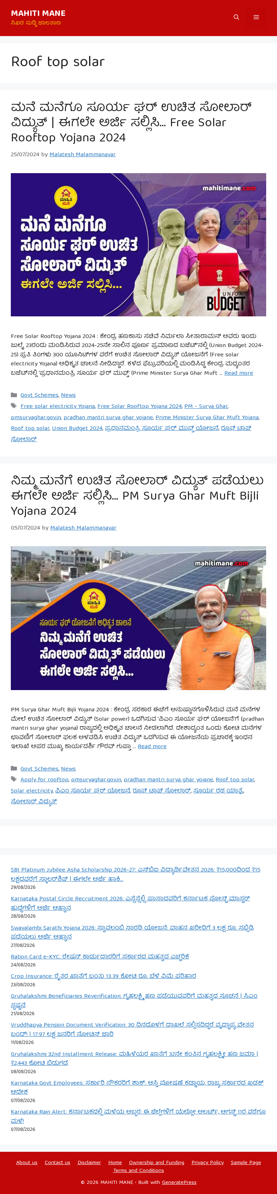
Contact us (57, 1163)
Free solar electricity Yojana (58, 406)
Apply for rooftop (45, 780)
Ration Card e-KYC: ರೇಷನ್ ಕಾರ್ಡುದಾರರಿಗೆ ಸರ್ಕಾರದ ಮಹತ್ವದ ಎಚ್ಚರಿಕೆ (100, 957)
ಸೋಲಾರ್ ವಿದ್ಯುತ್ (34, 802)
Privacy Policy (208, 1163)
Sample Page (246, 1163)
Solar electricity (32, 791)
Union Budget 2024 (77, 428)
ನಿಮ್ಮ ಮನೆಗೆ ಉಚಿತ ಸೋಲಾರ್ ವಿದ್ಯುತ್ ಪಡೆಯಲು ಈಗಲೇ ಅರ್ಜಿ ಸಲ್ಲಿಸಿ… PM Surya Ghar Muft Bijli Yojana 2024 (137, 497)
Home (115, 1163)
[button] (236, 18)
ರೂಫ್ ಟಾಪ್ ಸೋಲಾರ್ (162, 791)
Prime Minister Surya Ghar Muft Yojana (207, 418)
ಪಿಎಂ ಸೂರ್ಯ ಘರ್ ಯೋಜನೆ (92, 791)
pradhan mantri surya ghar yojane (108, 418)
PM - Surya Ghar (206, 406)
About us (27, 1163)
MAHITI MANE (38, 14)
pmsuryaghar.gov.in (36, 418)
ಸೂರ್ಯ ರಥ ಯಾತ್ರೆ (218, 791)
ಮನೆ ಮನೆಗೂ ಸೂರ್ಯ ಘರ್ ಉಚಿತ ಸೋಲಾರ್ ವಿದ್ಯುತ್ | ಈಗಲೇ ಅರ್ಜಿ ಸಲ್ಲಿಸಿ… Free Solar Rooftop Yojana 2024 (131, 123)
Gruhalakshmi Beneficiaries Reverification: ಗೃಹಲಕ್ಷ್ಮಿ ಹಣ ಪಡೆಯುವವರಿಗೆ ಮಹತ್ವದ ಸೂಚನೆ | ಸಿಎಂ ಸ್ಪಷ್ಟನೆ (134, 1001)
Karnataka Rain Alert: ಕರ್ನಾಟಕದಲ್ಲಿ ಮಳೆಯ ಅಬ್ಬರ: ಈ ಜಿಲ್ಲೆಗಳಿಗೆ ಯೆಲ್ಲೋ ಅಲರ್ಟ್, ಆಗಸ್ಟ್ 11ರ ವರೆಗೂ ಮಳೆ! (138, 1117)
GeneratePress (179, 1183)
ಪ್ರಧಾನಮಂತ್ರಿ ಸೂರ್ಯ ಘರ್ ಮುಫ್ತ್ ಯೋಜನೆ (162, 428)
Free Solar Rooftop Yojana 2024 (139, 406)
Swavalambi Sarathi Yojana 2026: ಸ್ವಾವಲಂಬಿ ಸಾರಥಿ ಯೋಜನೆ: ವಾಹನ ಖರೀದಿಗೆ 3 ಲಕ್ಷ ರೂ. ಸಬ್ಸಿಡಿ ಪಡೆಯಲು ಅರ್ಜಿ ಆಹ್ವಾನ (132, 933)
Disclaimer (89, 1163)
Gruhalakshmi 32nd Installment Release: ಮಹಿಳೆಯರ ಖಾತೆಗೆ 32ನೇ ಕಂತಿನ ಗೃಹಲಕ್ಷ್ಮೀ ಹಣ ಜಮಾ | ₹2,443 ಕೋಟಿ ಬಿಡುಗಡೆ (134, 1059)
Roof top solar (30, 428)
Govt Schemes (39, 395)
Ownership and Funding (156, 1163)
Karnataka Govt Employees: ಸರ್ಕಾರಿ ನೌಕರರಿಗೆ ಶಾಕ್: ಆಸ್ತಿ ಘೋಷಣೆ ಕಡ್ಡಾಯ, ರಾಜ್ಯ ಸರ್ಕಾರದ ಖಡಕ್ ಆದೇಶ (137, 1088)
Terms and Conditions (138, 1171)
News (68, 395)
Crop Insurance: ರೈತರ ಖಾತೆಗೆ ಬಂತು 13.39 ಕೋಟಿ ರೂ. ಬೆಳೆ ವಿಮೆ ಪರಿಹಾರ (103, 976)
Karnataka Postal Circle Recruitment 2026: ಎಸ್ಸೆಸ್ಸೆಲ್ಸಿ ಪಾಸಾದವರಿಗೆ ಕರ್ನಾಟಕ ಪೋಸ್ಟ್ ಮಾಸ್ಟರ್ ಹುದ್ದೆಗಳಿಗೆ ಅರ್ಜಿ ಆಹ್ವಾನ (130, 904)
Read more (238, 373)
